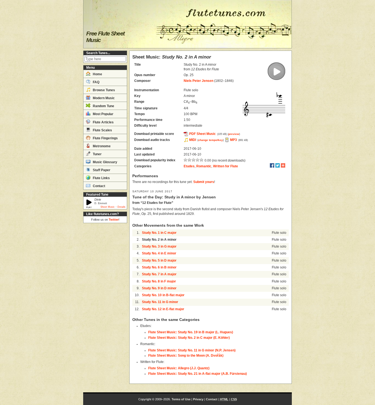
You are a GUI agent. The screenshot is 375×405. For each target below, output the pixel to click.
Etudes (189, 166)
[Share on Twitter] (277, 165)
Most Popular (102, 114)
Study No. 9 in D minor (159, 288)
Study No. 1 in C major (159, 232)
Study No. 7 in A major (159, 274)
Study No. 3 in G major (159, 246)
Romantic (203, 166)
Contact (98, 186)
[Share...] (283, 165)
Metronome (101, 146)
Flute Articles (103, 122)
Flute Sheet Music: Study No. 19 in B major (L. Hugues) (190, 332)
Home (97, 74)
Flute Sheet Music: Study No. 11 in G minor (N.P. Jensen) (192, 350)
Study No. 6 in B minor (159, 267)
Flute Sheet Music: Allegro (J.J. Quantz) (178, 368)
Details (121, 207)
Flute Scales (102, 130)
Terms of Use (181, 399)
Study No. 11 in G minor (160, 302)
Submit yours (203, 182)
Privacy (198, 399)
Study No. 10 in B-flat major (163, 295)
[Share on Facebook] (272, 165)
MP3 (233, 140)
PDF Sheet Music (202, 133)
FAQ (95, 82)
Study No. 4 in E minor (159, 253)
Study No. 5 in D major (159, 260)
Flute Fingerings (105, 138)
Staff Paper (101, 170)
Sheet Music (107, 207)
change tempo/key (210, 140)
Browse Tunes (103, 90)
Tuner (97, 154)
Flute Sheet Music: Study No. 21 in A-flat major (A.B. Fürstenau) (197, 373)
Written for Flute (225, 166)
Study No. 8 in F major (159, 281)
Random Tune (103, 106)
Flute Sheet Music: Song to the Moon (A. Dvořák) (185, 355)
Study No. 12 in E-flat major (163, 309)
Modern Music (103, 98)
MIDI (192, 140)
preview (233, 133)
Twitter (114, 219)
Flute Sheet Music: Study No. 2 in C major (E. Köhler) (189, 337)
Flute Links (101, 178)
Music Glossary (104, 162)
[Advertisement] (105, 307)
